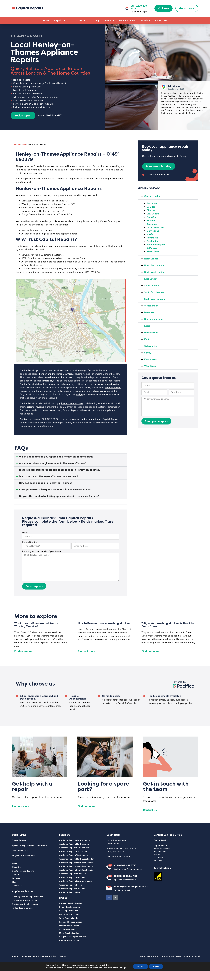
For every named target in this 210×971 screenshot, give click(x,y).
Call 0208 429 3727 (125, 865)
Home (17, 144)
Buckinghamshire (153, 319)
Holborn (151, 220)
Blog (24, 144)
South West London (154, 299)
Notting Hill (152, 237)
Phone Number (30, 542)
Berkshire (149, 312)
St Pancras (152, 248)
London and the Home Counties (55, 373)
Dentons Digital (192, 956)
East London (150, 278)
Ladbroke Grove (155, 227)
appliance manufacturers (70, 403)
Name (25, 533)
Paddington (153, 241)
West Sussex (151, 366)
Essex (147, 325)
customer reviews (34, 406)
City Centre (153, 213)
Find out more (23, 651)
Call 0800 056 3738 (125, 876)
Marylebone (153, 230)
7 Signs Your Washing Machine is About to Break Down (167, 624)
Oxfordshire (150, 346)
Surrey (147, 352)
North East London (154, 265)
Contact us (150, 810)
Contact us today (29, 419)
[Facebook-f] (109, 897)
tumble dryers (49, 380)
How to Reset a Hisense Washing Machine (104, 623)
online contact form (91, 419)
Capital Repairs (19, 840)
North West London (154, 272)
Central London (152, 196)
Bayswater (152, 203)
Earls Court (152, 217)
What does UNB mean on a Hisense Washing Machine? (36, 624)
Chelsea (151, 210)
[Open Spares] (84, 20)
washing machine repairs (59, 377)
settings (122, 968)
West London (151, 305)
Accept (140, 966)
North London (151, 258)
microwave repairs (104, 384)
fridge (79, 394)
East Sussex (150, 359)
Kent (146, 339)
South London (151, 285)
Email (74, 542)
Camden (151, 206)
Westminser (153, 251)
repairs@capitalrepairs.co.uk (131, 886)
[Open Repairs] (64, 20)
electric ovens (82, 391)
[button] (168, 196)
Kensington (152, 224)
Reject (156, 966)
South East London (154, 292)
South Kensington (156, 244)
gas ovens (100, 391)
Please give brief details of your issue (41, 551)
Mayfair (150, 234)
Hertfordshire (151, 332)
